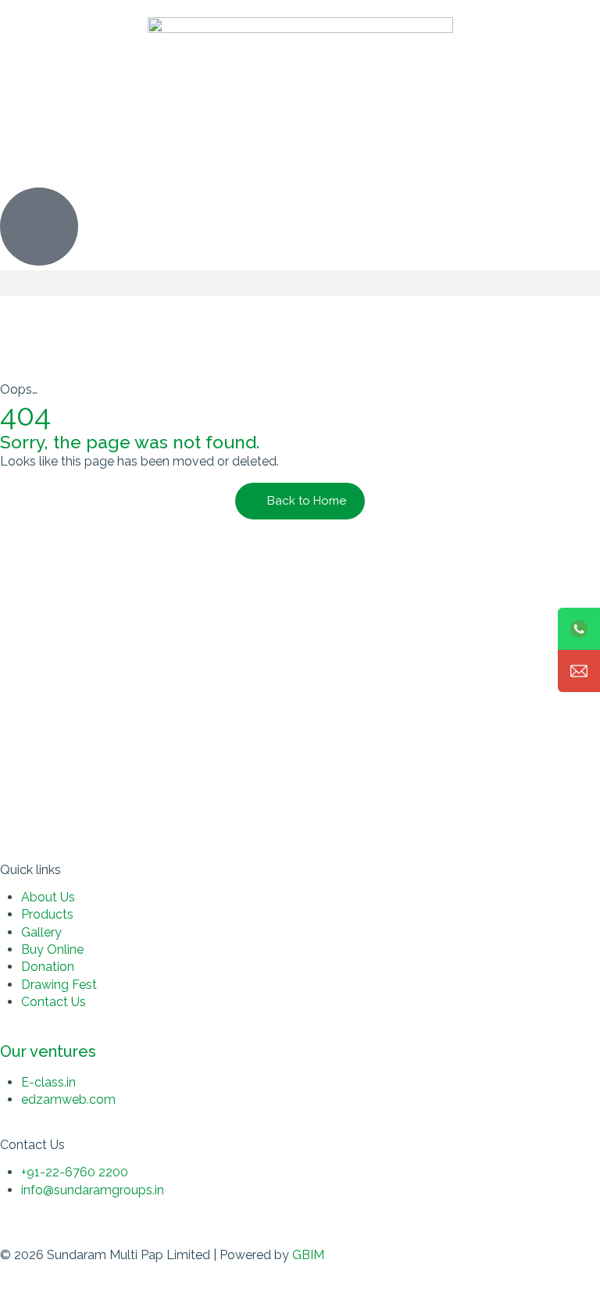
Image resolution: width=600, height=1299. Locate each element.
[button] (300, 283)
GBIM (308, 1254)
